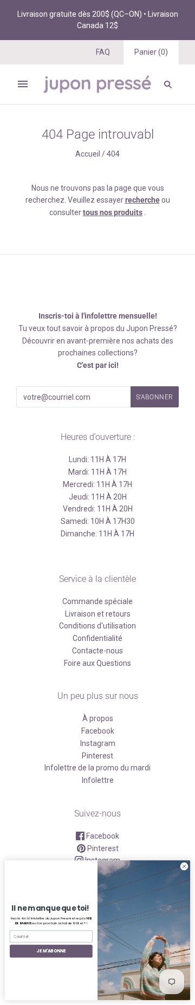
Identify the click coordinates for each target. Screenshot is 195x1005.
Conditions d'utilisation (97, 625)
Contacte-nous (97, 650)
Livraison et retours (98, 614)
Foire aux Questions (97, 663)
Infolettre (98, 780)
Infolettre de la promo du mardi (97, 767)
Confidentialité (97, 638)
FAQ (103, 52)
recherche (142, 200)
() (151, 52)
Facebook (97, 731)
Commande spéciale (97, 601)
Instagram (97, 743)
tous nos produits (112, 212)
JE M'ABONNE (51, 951)
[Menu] (22, 84)
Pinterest (97, 755)
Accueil (87, 154)
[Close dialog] (184, 867)
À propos (97, 718)
